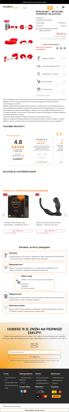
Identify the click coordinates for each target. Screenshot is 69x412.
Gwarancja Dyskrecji (11, 385)
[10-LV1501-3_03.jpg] (26, 41)
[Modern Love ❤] (10, 7)
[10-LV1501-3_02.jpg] (11, 41)
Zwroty (22, 382)
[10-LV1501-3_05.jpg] (26, 57)
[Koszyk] (63, 7)
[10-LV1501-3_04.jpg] (11, 57)
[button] (57, 134)
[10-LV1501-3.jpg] (11, 26)
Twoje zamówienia (58, 378)
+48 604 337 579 (45, 31)
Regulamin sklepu (41, 380)
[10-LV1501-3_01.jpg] (26, 26)
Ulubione (55, 383)
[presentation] (3, 215)
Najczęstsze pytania (42, 378)
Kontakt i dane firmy (11, 382)
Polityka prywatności (42, 383)
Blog (6, 388)
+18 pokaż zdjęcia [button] (50, 207)
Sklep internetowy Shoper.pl (12, 406)
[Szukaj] (54, 4)
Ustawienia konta (57, 380)
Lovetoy (63, 26)
